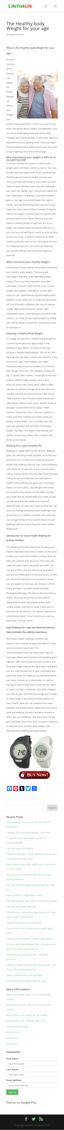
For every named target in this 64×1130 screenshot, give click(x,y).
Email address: (14, 1080)
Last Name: (12, 1069)
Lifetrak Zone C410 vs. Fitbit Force (23, 922)
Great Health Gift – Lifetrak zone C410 (25, 1020)
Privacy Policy (13, 1032)
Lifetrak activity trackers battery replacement (29, 938)
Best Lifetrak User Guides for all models (27, 1015)
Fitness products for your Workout (24, 975)
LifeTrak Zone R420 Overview (21, 906)
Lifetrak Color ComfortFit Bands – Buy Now (28, 832)
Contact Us (12, 1037)
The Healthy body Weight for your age (26, 980)
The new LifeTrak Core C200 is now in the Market (31, 900)
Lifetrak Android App (17, 1026)
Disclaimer (11, 1043)
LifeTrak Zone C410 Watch (19, 848)
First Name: (12, 1058)
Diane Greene (16, 34)
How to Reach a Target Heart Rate (23, 895)
